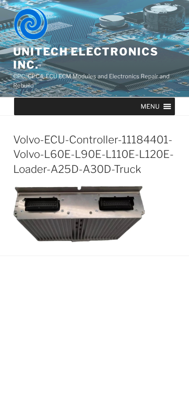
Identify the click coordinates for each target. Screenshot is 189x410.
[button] (150, 106)
